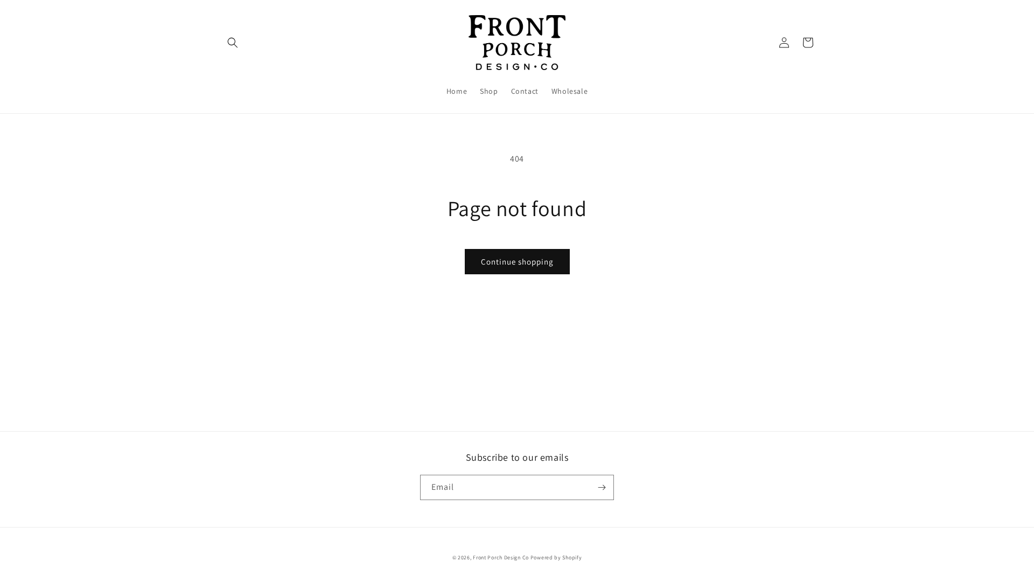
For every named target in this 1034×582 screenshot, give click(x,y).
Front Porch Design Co (501, 557)
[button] (232, 42)
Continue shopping (517, 262)
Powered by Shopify (556, 557)
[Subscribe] (601, 487)
